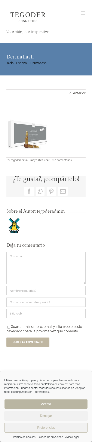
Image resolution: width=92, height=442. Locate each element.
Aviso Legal (72, 437)
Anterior (79, 93)
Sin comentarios (62, 160)
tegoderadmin (19, 160)
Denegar (46, 415)
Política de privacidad (50, 437)
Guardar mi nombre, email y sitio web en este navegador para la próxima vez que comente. (44, 329)
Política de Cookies (24, 437)
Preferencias (46, 427)
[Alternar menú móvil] (83, 13)
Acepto (46, 404)
